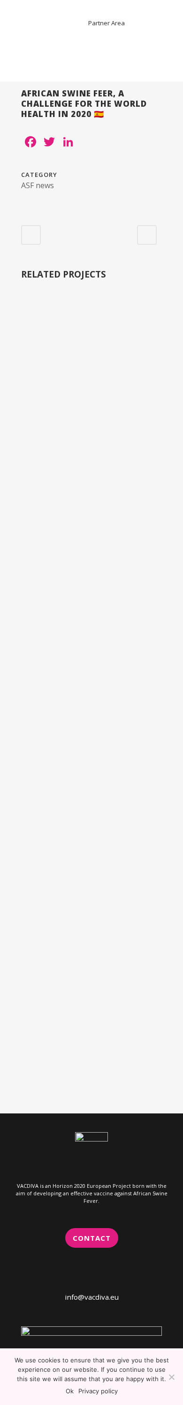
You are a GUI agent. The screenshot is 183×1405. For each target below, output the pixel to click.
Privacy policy (98, 1391)
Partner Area (106, 23)
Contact (92, 1238)
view (92, 368)
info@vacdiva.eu (92, 1297)
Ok (70, 1391)
